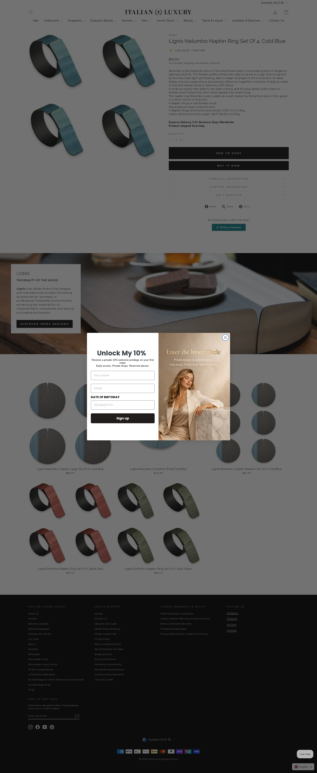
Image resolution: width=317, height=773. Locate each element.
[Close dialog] (225, 337)
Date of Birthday (105, 397)
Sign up (122, 418)
